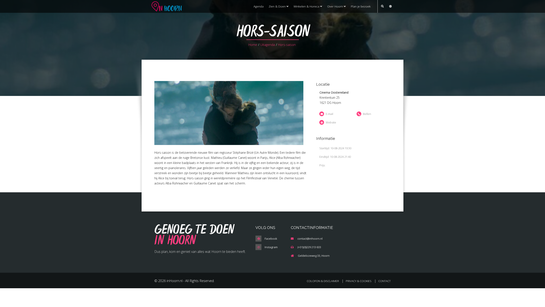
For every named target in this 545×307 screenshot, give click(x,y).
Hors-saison (287, 44)
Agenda (259, 6)
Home (252, 44)
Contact (384, 281)
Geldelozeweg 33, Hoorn (314, 256)
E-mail (329, 114)
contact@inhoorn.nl (310, 238)
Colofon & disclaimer (323, 281)
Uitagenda (267, 44)
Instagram (271, 247)
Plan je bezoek (361, 6)
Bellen (367, 114)
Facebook (271, 238)
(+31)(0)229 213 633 (309, 247)
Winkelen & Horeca (307, 6)
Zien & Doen (278, 6)
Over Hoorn (335, 6)
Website (331, 122)
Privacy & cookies (358, 281)
